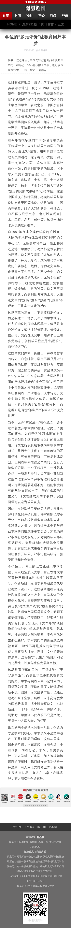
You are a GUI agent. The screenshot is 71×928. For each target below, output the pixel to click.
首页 (6, 15)
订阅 (53, 15)
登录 (65, 15)
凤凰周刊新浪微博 (18, 842)
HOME (12, 24)
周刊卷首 (47, 24)
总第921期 (29, 24)
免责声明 (41, 851)
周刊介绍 (17, 826)
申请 (39, 837)
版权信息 (29, 851)
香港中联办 (55, 842)
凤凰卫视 (43, 842)
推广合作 (41, 826)
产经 (41, 15)
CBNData (35, 846)
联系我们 (53, 826)
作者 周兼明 (42, 50)
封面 (18, 15)
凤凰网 (33, 842)
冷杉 (29, 15)
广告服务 (29, 826)
